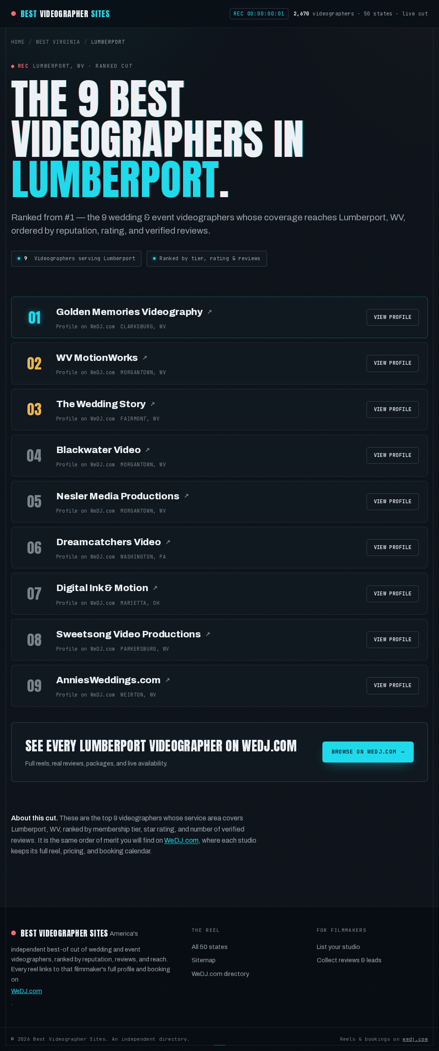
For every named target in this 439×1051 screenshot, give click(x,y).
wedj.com (415, 1039)
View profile (393, 317)
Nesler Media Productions (122, 496)
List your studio (338, 946)
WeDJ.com (181, 840)
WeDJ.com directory (220, 973)
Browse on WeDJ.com (368, 751)
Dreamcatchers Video (113, 542)
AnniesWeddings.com (113, 680)
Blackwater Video (103, 449)
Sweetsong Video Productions (133, 634)
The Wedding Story (105, 404)
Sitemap (204, 960)
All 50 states (210, 946)
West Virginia (58, 42)
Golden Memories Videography (134, 311)
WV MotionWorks (101, 357)
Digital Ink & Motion (106, 588)
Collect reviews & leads (349, 960)
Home (18, 42)
